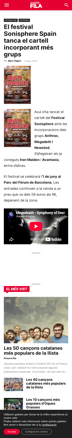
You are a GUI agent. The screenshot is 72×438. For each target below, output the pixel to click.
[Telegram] (16, 266)
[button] (6, 5)
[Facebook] (34, 266)
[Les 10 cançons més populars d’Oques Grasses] (13, 404)
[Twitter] (25, 266)
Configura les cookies (36, 431)
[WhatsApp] (8, 266)
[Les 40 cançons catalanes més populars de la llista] (13, 384)
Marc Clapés (14, 60)
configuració (49, 424)
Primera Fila (10, 358)
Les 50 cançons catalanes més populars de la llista (33, 350)
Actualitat (11, 20)
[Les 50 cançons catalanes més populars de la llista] (36, 320)
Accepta (11, 431)
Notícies (24, 20)
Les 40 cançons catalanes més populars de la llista (46, 383)
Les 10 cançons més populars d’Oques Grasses (43, 403)
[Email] (43, 266)
